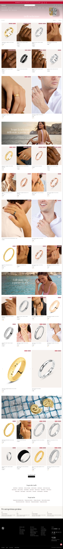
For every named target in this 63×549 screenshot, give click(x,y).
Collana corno (27, 501)
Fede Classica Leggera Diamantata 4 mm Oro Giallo (9, 388)
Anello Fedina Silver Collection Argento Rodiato (22, 42)
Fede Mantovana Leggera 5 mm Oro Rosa (53, 316)
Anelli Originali (23, 491)
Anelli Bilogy (46, 491)
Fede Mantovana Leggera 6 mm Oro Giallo (8, 114)
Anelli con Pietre (20, 489)
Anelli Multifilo (26, 489)
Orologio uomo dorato (43, 501)
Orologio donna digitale (35, 501)
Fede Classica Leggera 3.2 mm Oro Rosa (37, 114)
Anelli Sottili (32, 489)
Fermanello (34, 491)
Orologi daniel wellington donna (18, 500)
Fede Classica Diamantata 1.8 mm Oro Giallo (7, 193)
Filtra (59, 20)
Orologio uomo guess (37, 500)
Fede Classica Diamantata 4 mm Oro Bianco (53, 466)
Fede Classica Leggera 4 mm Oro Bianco (37, 316)
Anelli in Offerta (28, 491)
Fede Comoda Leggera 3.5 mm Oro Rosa (52, 192)
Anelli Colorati (49, 489)
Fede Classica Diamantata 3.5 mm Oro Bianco (52, 440)
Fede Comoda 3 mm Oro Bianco (36, 388)
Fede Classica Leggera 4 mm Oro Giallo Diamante (7, 166)
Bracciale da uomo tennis (20, 501)
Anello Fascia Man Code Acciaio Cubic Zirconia (52, 69)
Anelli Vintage (14, 489)
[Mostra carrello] (61, 5)
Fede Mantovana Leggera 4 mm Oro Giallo (8, 42)
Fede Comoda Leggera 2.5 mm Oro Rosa (37, 238)
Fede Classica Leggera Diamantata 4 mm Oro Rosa (22, 193)
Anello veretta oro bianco (46, 500)
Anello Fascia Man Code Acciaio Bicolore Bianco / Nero (37, 193)
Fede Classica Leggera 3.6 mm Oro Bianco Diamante (8, 317)
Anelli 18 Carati (37, 489)
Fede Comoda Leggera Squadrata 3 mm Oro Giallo (38, 467)
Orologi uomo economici (29, 500)
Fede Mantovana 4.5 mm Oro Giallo (52, 42)
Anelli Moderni (43, 489)
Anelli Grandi (17, 491)
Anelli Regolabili (40, 491)
